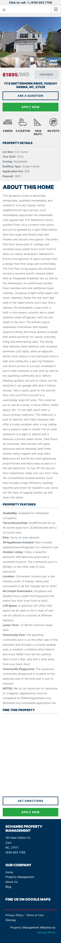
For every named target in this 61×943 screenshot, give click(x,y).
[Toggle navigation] (56, 9)
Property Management (19, 877)
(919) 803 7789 (41, 2)
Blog (8, 886)
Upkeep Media (46, 932)
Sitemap (10, 920)
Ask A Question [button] (30, 95)
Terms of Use (34, 915)
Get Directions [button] (30, 801)
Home (9, 872)
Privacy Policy (14, 915)
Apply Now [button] (31, 812)
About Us (11, 881)
